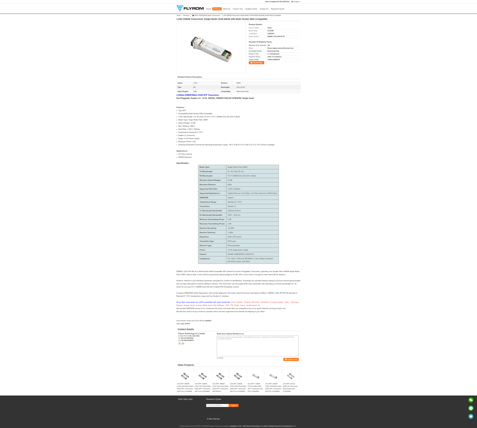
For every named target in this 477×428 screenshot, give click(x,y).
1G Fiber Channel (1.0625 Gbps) (264, 193)
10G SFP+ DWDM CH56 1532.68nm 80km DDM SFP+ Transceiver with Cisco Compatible (185, 387)
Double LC (232, 206)
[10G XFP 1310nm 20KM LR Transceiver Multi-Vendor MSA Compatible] (291, 376)
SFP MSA (246, 262)
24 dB (230, 180)
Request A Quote (277, 9)
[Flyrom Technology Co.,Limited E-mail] (183, 343)
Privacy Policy (184, 426)
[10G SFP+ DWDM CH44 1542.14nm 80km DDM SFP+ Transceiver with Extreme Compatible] (220, 376)
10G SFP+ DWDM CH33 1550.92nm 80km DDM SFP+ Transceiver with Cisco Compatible (238, 387)
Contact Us (264, 9)
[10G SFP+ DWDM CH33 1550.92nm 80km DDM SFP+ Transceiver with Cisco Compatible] (238, 376)
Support (231, 198)
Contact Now (258, 63)
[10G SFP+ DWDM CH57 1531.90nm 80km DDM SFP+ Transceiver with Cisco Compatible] (203, 376)
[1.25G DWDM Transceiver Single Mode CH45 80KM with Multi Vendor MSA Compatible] (211, 48)
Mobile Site (211, 422)
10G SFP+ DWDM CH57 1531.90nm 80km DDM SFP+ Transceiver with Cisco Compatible (203, 387)
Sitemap (216, 419)
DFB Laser (232, 241)
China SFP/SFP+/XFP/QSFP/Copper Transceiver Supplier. (210, 426)
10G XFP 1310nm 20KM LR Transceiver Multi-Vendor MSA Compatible (290, 387)
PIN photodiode (234, 245)
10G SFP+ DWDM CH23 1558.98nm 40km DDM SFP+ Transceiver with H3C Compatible (273, 387)
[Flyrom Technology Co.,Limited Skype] (179, 343)
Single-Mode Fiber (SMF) (238, 167)
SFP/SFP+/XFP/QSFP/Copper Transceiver (206, 15)
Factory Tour (238, 9)
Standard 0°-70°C (235, 202)
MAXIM (230, 254)
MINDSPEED (239, 254)
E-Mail (209, 419)
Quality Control (251, 9)
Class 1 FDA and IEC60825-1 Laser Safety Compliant (252, 259)
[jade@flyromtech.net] (471, 416)
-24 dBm (231, 228)
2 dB (229, 224)
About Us (226, 9)
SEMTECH (249, 254)
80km (230, 184)
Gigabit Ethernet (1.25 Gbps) (239, 193)
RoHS (238, 262)
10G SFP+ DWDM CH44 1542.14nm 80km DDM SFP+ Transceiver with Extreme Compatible (220, 389)
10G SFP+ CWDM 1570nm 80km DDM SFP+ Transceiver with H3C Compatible (255, 387)
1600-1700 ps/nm (234, 237)
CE (229, 259)
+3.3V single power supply (238, 250)
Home (208, 9)
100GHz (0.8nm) (234, 211)
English (296, 1)
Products (217, 9)
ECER (294, 426)
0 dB (229, 219)
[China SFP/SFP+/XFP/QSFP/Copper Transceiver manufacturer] (190, 8)
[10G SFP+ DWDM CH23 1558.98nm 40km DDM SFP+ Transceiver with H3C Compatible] (273, 376)
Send (233, 405)
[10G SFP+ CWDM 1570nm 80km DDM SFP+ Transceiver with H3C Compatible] (255, 376)
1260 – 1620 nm (234, 215)
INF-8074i (231, 262)
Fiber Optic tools (185, 399)
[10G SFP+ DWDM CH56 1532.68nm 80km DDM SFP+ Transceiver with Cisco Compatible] (185, 376)
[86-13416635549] (471, 408)
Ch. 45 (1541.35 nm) (236, 171)
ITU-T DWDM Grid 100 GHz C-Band (242, 176)
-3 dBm (230, 232)
